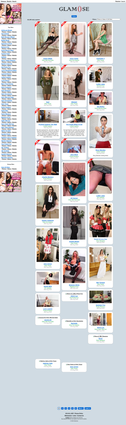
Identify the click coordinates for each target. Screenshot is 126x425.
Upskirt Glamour (6, 154)
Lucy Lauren (47, 309)
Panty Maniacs (6, 114)
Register (117, 1)
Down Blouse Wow (7, 50)
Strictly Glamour (6, 141)
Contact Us (80, 415)
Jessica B (47, 320)
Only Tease (4, 104)
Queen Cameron (48, 220)
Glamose (3, 1)
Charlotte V (100, 58)
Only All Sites (5, 167)
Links (74, 415)
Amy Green (48, 264)
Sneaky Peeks (6, 134)
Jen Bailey (100, 107)
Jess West (74, 155)
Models (9, 1)
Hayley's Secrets (6, 64)
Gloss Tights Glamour (8, 60)
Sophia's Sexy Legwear (9, 137)
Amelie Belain (74, 241)
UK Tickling (5, 147)
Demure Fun (5, 47)
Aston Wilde (47, 58)
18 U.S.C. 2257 (69, 413)
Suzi (47, 102)
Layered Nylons (6, 74)
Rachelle (74, 323)
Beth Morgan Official (7, 37)
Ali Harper (74, 198)
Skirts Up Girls (6, 130)
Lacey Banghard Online (9, 70)
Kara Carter (74, 58)
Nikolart (74, 102)
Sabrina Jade (48, 363)
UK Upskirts (5, 151)
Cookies (67, 417)
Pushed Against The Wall (48, 124)
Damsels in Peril (6, 43)
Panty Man (4, 110)
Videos (9, 32)
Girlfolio (3, 57)
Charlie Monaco (47, 177)
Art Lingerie (5, 33)
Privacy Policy (79, 413)
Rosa (100, 339)
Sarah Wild (48, 286)
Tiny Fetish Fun (6, 144)
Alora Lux (74, 296)
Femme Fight (5, 53)
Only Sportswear (6, 100)
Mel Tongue (100, 282)
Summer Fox (100, 305)
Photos (4, 32)
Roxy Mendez (101, 150)
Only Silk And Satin (7, 97)
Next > (81, 408)
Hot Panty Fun (6, 67)
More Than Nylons (7, 84)
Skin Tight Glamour (7, 127)
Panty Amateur (6, 107)
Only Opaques (6, 90)
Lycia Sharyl (5, 80)
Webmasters (68, 415)
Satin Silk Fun (5, 120)
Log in (123, 1)
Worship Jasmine (7, 157)
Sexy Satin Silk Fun (7, 124)
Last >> (87, 408)
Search (14, 1)
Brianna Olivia (74, 285)
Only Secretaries (6, 94)
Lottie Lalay (100, 84)
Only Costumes (6, 87)
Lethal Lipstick (6, 77)
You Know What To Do (74, 124)
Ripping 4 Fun (5, 117)
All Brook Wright (6, 30)
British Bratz (5, 40)
